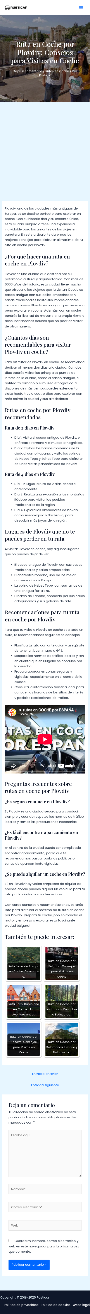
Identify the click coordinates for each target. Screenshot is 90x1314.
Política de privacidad (21, 1305)
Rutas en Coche (57, 71)
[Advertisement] (45, 149)
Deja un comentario (27, 71)
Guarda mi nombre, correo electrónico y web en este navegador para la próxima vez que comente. (44, 1246)
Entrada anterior (45, 1074)
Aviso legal (81, 1305)
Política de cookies (56, 1305)
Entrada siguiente (45, 1085)
